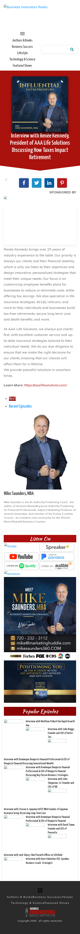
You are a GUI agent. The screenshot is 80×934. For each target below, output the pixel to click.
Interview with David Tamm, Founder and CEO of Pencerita (61, 828)
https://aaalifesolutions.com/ (45, 385)
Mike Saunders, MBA (19, 493)
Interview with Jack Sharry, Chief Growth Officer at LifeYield (33, 855)
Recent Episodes (20, 406)
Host (12, 399)
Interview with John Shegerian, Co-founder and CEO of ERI (61, 783)
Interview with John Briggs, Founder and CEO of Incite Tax (61, 733)
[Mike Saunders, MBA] (40, 450)
